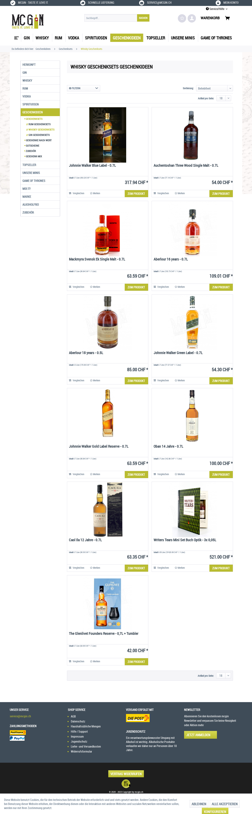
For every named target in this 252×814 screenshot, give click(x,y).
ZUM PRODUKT (136, 194)
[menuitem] (116, 18)
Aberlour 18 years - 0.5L (86, 353)
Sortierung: (188, 88)
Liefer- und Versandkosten (86, 746)
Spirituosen (31, 104)
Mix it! (27, 189)
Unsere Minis (31, 173)
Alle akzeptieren (225, 804)
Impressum (77, 736)
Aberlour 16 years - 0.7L (171, 259)
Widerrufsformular (81, 751)
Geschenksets (33, 119)
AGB (73, 716)
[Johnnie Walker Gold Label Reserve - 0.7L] (107, 416)
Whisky (27, 80)
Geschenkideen (33, 112)
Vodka (27, 96)
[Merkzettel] (182, 18)
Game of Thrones (34, 181)
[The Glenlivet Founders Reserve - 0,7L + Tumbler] (107, 603)
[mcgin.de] (126, 783)
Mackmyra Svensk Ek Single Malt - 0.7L (97, 259)
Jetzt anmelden (198, 735)
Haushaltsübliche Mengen (86, 726)
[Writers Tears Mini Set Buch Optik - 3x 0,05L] (192, 509)
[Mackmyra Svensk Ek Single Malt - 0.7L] (107, 228)
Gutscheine (32, 145)
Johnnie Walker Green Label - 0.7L (178, 353)
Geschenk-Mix (33, 156)
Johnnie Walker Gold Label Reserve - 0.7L (98, 446)
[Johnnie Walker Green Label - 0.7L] (192, 322)
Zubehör (30, 151)
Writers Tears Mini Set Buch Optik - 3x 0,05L (185, 540)
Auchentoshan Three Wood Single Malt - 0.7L (186, 166)
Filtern (75, 88)
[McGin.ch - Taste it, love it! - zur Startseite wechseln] (28, 21)
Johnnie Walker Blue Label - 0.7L (92, 166)
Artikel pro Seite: (206, 98)
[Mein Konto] (192, 18)
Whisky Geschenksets (40, 129)
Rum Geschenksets (38, 124)
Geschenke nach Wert (38, 140)
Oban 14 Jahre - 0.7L (168, 446)
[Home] (16, 36)
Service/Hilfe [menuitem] (217, 9)
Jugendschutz (79, 741)
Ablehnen (199, 804)
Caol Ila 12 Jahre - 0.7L (85, 540)
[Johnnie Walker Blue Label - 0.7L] (107, 135)
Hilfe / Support (79, 731)
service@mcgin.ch (20, 716)
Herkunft (29, 65)
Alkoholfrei (31, 204)
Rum (25, 88)
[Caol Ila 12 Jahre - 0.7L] (107, 509)
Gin (25, 73)
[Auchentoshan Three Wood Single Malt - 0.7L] (192, 135)
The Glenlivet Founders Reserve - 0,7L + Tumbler (103, 634)
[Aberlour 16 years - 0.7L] (192, 228)
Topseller (29, 165)
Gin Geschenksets (38, 135)
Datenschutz (78, 721)
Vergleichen (78, 193)
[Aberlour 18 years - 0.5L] (107, 322)
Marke (27, 197)
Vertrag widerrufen (126, 774)
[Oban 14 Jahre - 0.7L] (192, 416)
